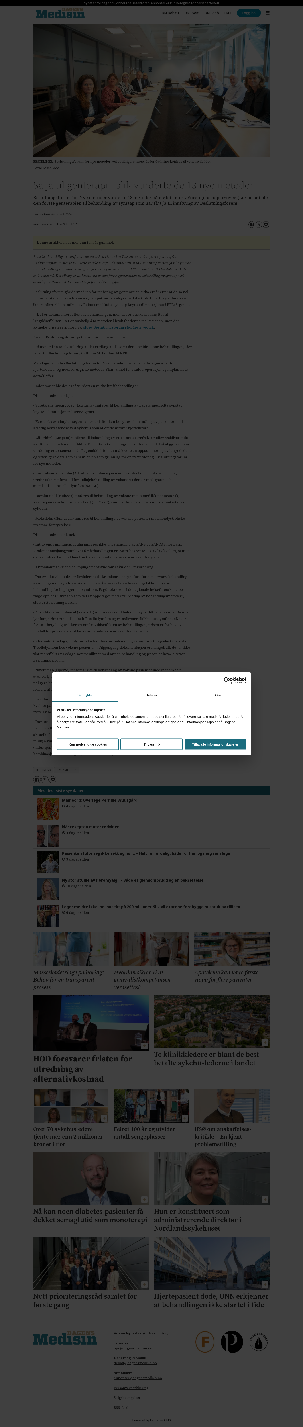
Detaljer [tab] (152, 695)
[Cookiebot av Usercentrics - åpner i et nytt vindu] (227, 680)
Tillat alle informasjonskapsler (215, 744)
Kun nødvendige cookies (88, 744)
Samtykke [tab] (85, 695)
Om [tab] (218, 695)
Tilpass (149, 744)
